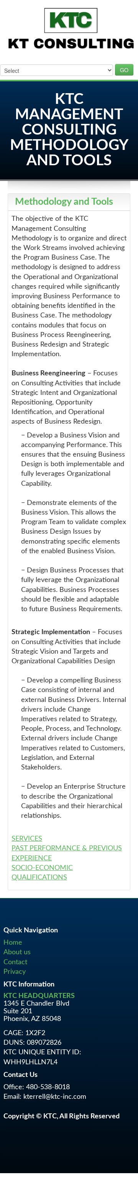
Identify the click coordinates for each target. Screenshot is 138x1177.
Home (12, 942)
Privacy (14, 971)
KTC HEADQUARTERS (39, 996)
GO (124, 70)
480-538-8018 (48, 1087)
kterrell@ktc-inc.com (54, 1096)
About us (17, 952)
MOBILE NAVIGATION (27, 58)
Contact (15, 962)
